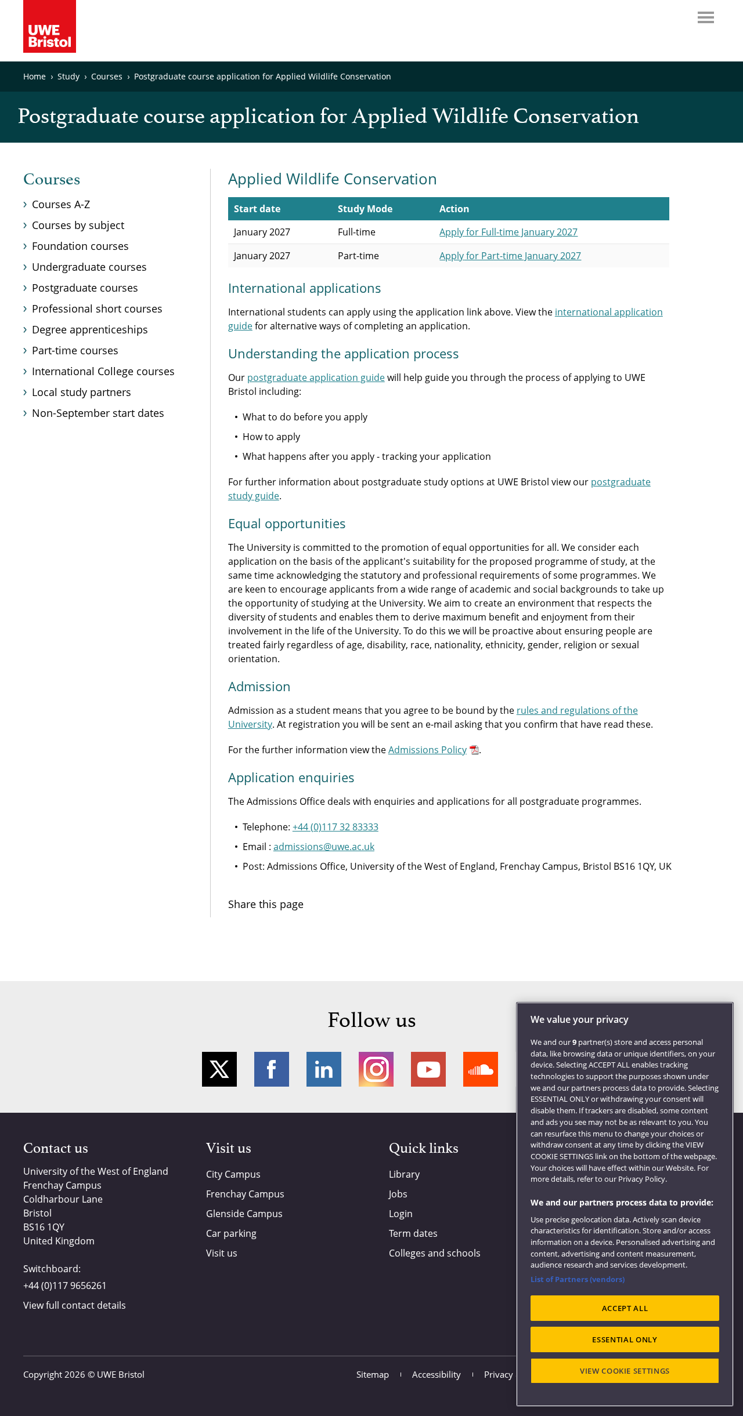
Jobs (398, 1194)
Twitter (219, 1069)
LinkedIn (323, 1069)
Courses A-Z (61, 204)
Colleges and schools (435, 1253)
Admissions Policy (427, 749)
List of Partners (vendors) (578, 1279)
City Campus (233, 1174)
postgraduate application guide (316, 377)
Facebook (271, 1069)
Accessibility (436, 1374)
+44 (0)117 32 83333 (335, 826)
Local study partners (81, 392)
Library (404, 1174)
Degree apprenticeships (90, 329)
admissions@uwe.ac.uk (323, 846)
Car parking (231, 1233)
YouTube (428, 1069)
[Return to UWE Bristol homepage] (49, 26)
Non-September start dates (98, 413)
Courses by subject (78, 225)
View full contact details (74, 1305)
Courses (51, 179)
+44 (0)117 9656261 (65, 1285)
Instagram (376, 1069)
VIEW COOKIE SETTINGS (625, 1371)
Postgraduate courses (85, 288)
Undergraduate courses (89, 267)
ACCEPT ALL (625, 1308)
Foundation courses (80, 246)
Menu (706, 17)
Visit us (221, 1253)
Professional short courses (97, 308)
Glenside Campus (244, 1213)
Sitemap (372, 1374)
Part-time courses (75, 350)
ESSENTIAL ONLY (624, 1339)
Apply (508, 232)
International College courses (103, 371)
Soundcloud (480, 1069)
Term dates (413, 1233)
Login (401, 1213)
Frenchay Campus (245, 1194)
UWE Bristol (121, 1374)
